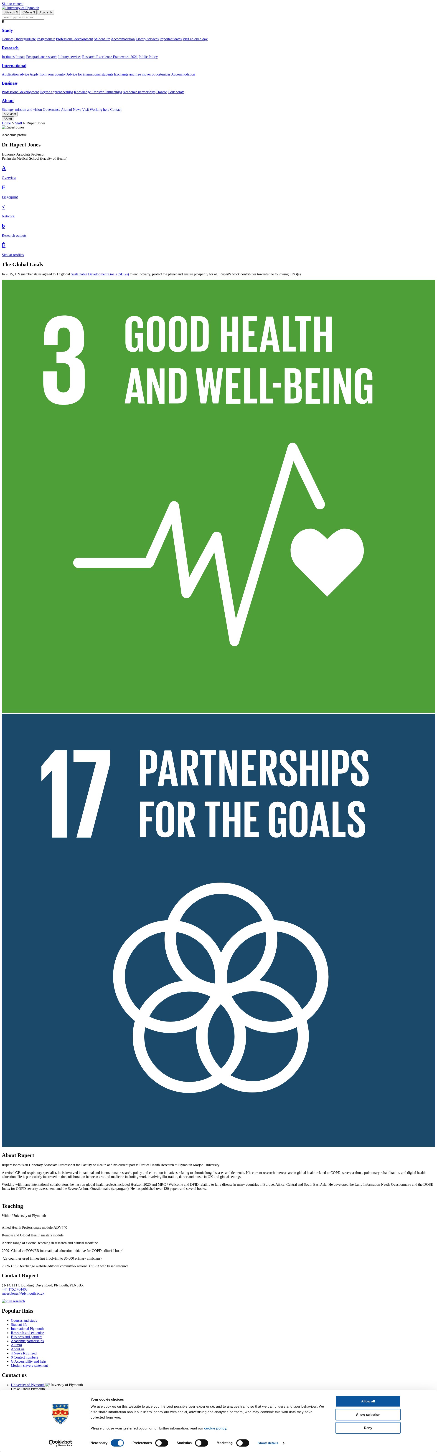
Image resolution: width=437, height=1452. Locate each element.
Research (10, 47)
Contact (115, 109)
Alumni (66, 109)
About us (17, 1349)
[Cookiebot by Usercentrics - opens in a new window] (60, 1443)
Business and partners (26, 1337)
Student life (102, 39)
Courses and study (24, 1320)
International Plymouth (27, 1329)
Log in (45, 12)
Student (10, 114)
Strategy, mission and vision (22, 109)
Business (10, 83)
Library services (147, 39)
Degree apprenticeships (56, 92)
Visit (85, 109)
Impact (20, 57)
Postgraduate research (41, 57)
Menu (29, 12)
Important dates (171, 39)
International (14, 65)
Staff (8, 119)
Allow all (368, 1401)
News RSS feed (24, 1353)
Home (6, 123)
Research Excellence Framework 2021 (110, 57)
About (8, 100)
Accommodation (123, 39)
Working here (99, 109)
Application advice (15, 74)
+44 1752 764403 (15, 1289)
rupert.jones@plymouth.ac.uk (23, 1293)
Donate (161, 92)
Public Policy (148, 57)
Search (11, 12)
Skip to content (12, 4)
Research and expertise (27, 1333)
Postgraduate (46, 39)
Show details (268, 1443)
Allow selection (368, 1415)
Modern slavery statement (29, 1365)
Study (7, 30)
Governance (51, 109)
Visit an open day (195, 39)
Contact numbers (24, 1357)
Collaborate (176, 92)
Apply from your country (48, 74)
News (77, 109)
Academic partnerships (139, 92)
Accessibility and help (28, 1361)
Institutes (8, 57)
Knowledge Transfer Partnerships (98, 92)
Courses (7, 39)
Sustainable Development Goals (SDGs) (100, 274)
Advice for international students (89, 74)
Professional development (74, 39)
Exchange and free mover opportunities (142, 74)
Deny (368, 1428)
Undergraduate (25, 39)
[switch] (161, 1443)
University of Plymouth (28, 1385)
